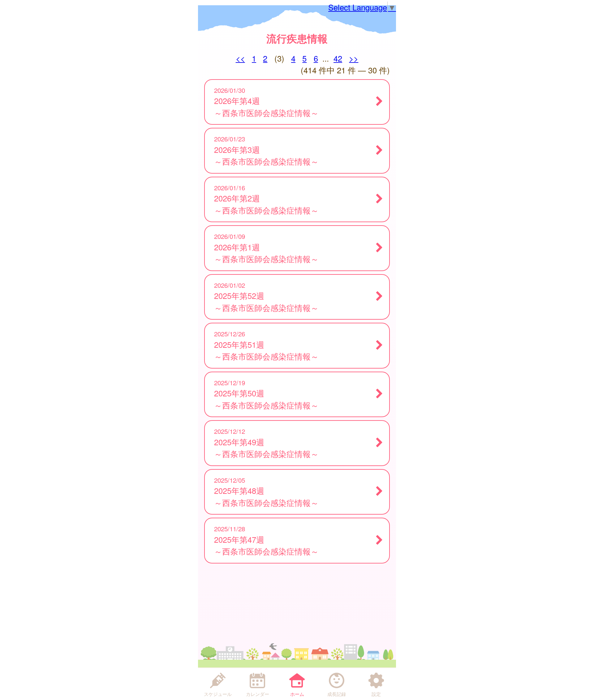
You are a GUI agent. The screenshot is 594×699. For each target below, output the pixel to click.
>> (353, 58)
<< (240, 58)
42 (338, 58)
